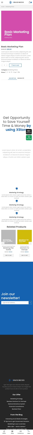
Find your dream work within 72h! (16, 429)
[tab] (12, 78)
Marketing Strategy (16, 399)
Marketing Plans (10, 6)
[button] (2, 243)
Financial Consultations (16, 406)
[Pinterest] (11, 72)
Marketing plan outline (8, 249)
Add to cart (16, 65)
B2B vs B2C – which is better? (16, 426)
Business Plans (16, 409)
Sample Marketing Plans (8, 246)
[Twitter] (6, 72)
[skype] (18, 72)
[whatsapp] (17, 72)
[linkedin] (15, 72)
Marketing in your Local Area (16, 424)
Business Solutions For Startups (16, 401)
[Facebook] (8, 72)
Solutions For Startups (24, 249)
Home (2, 6)
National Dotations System (16, 404)
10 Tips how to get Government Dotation (16, 421)
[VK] (10, 72)
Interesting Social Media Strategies (16, 419)
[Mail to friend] (13, 72)
